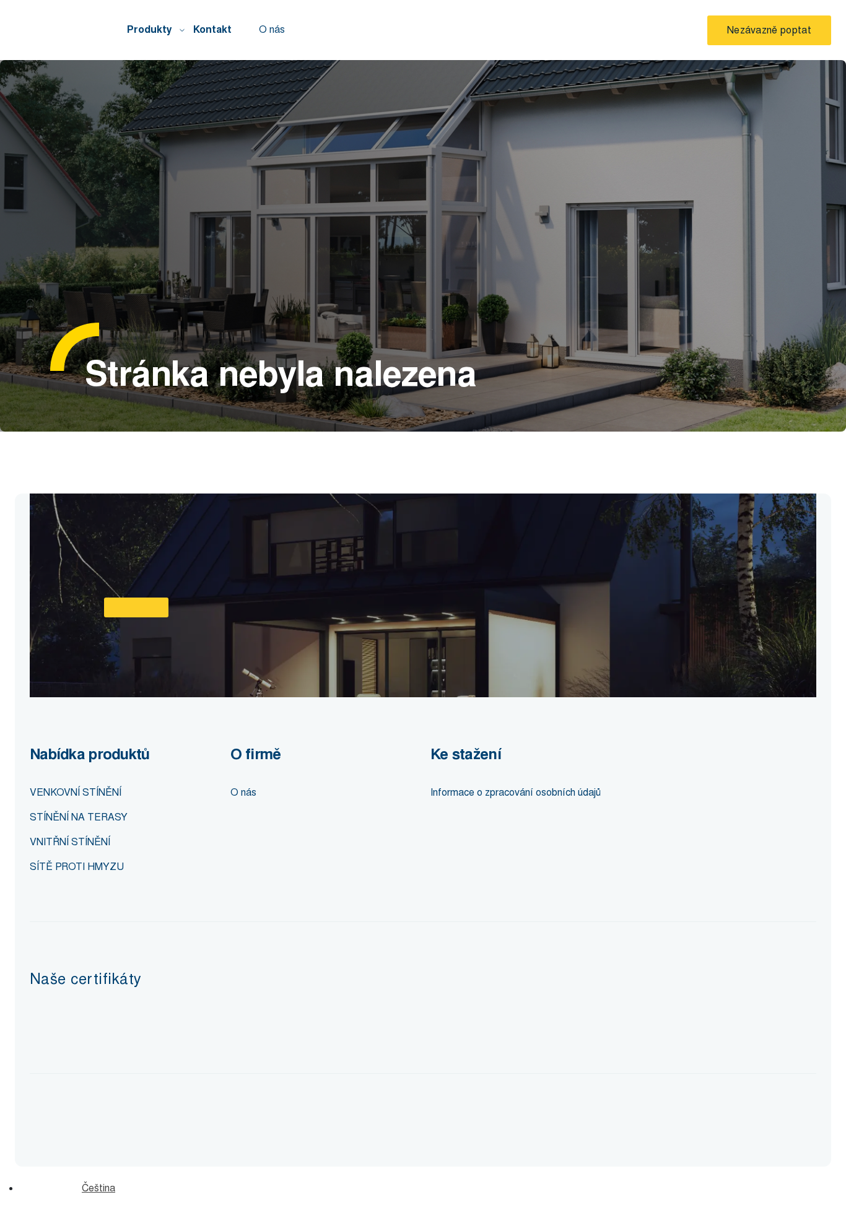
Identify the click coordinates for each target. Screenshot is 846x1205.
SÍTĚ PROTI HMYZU (77, 866)
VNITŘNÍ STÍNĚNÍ (70, 841)
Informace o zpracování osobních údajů (515, 792)
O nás (272, 29)
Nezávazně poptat (769, 30)
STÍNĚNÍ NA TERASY (79, 817)
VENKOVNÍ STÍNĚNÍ (75, 792)
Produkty (149, 30)
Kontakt (212, 30)
